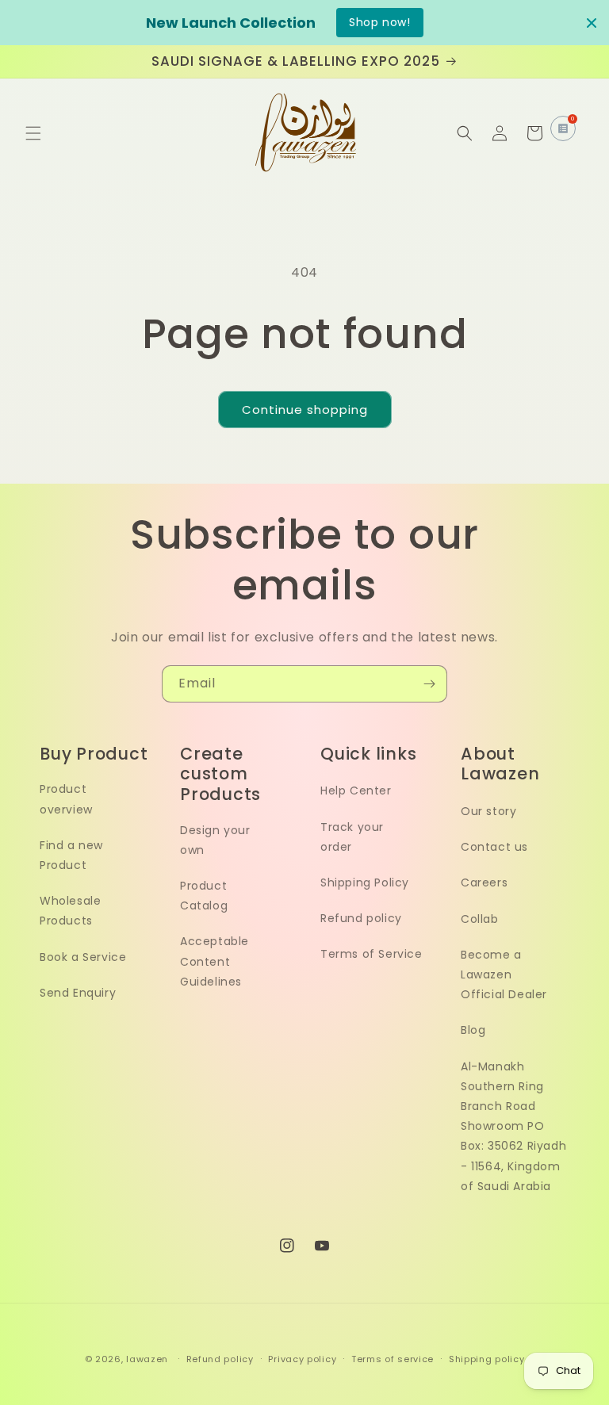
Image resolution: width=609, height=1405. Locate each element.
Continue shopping (305, 409)
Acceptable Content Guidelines (214, 961)
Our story (488, 811)
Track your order (352, 837)
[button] (33, 133)
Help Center (356, 790)
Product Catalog (204, 895)
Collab (480, 919)
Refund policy (361, 918)
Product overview (66, 799)
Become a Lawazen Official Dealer (504, 974)
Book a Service (83, 957)
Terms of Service (371, 954)
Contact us (494, 847)
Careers (484, 882)
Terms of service (392, 1359)
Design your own (215, 840)
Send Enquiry (78, 993)
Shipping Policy (364, 882)
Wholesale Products (70, 910)
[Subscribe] (429, 683)
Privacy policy (302, 1359)
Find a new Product (71, 855)
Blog (473, 1030)
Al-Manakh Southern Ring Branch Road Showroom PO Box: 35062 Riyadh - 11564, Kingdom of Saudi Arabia (513, 1126)
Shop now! (379, 22)
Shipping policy (487, 1359)
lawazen (148, 1359)
